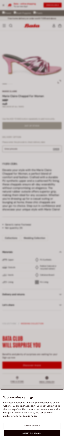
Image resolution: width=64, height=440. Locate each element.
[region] (32, 414)
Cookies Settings (32, 426)
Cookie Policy (30, 416)
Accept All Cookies (32, 433)
